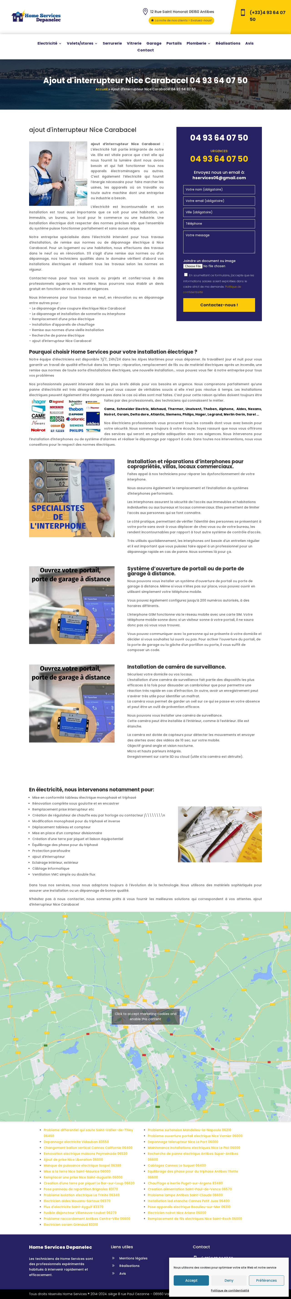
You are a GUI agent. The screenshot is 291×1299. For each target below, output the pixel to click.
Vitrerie (134, 44)
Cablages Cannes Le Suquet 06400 (177, 1165)
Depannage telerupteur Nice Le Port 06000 (183, 1142)
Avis (249, 44)
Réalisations (228, 44)
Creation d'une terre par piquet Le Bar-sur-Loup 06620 (89, 1183)
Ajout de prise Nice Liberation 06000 (73, 1159)
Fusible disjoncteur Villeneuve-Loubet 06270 (80, 1213)
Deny (229, 1280)
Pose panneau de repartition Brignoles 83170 (81, 1189)
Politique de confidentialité (230, 1290)
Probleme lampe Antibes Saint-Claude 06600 (185, 1195)
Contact (145, 51)
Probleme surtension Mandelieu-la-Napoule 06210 (189, 1130)
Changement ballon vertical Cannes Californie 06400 (88, 1147)
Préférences (266, 1280)
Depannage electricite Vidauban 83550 (76, 1142)
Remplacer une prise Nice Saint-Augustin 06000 (83, 1177)
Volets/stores (80, 44)
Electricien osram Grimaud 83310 (71, 1224)
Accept (191, 1280)
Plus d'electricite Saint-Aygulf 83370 (73, 1207)
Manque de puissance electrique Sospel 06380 (82, 1165)
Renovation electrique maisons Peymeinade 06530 (86, 1153)
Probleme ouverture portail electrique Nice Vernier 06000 (195, 1136)
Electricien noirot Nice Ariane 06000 (177, 1213)
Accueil (101, 89)
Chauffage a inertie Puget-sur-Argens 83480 (185, 1183)
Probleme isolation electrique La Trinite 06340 (82, 1195)
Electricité (47, 44)
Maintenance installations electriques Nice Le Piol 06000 (194, 1147)
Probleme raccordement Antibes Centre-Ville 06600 (87, 1218)
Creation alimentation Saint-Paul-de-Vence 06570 (190, 1189)
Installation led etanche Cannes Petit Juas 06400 (189, 1201)
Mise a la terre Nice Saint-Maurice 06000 (77, 1171)
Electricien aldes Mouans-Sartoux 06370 (77, 1201)
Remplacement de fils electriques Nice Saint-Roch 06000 (195, 1218)
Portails (174, 44)
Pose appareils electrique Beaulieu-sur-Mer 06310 (189, 1207)
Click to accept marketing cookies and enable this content (145, 1016)
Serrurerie (112, 44)
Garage (153, 44)
